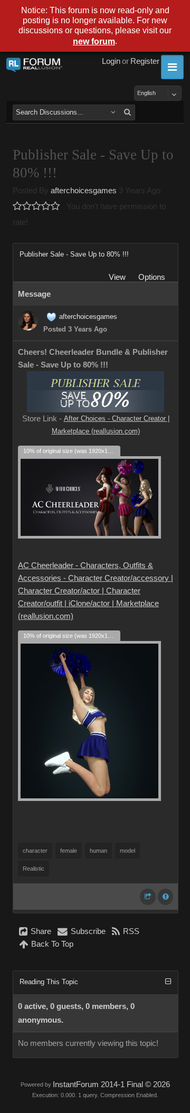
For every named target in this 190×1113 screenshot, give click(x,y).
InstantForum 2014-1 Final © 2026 (111, 1084)
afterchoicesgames (84, 190)
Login (111, 61)
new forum (94, 41)
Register (144, 61)
